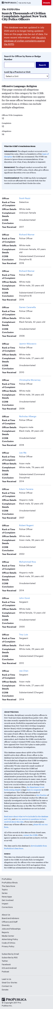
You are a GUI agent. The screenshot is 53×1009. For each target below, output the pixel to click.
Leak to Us (6, 979)
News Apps (7, 896)
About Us (6, 914)
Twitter (5, 960)
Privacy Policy (8, 946)
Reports (5, 932)
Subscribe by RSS (10, 957)
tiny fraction (41, 795)
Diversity (6, 925)
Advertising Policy (10, 939)
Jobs (4, 928)
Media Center (8, 935)
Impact (5, 903)
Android (12, 968)
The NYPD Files (24, 3)
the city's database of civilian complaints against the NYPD (25, 41)
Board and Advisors (10, 918)
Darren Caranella (27, 307)
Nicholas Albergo (27, 416)
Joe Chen (23, 670)
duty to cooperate (34, 789)
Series (4, 893)
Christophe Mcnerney (30, 379)
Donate (46, 2)
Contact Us (7, 986)
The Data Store (8, 886)
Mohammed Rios (27, 561)
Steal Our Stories (9, 982)
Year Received (9, 226)
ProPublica (6, 879)
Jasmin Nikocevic (27, 343)
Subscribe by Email (10, 953)
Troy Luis (23, 634)
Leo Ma (22, 452)
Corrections (7, 907)
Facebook (6, 964)
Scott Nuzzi (24, 198)
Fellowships (15, 928)
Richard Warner (26, 234)
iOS (3, 968)
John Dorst (24, 597)
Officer (5, 198)
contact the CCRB (30, 835)
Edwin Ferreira (26, 488)
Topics (5, 889)
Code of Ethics (8, 942)
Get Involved (7, 900)
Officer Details (9, 209)
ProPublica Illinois (10, 882)
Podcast (5, 971)
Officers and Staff (9, 921)
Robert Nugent (26, 525)
